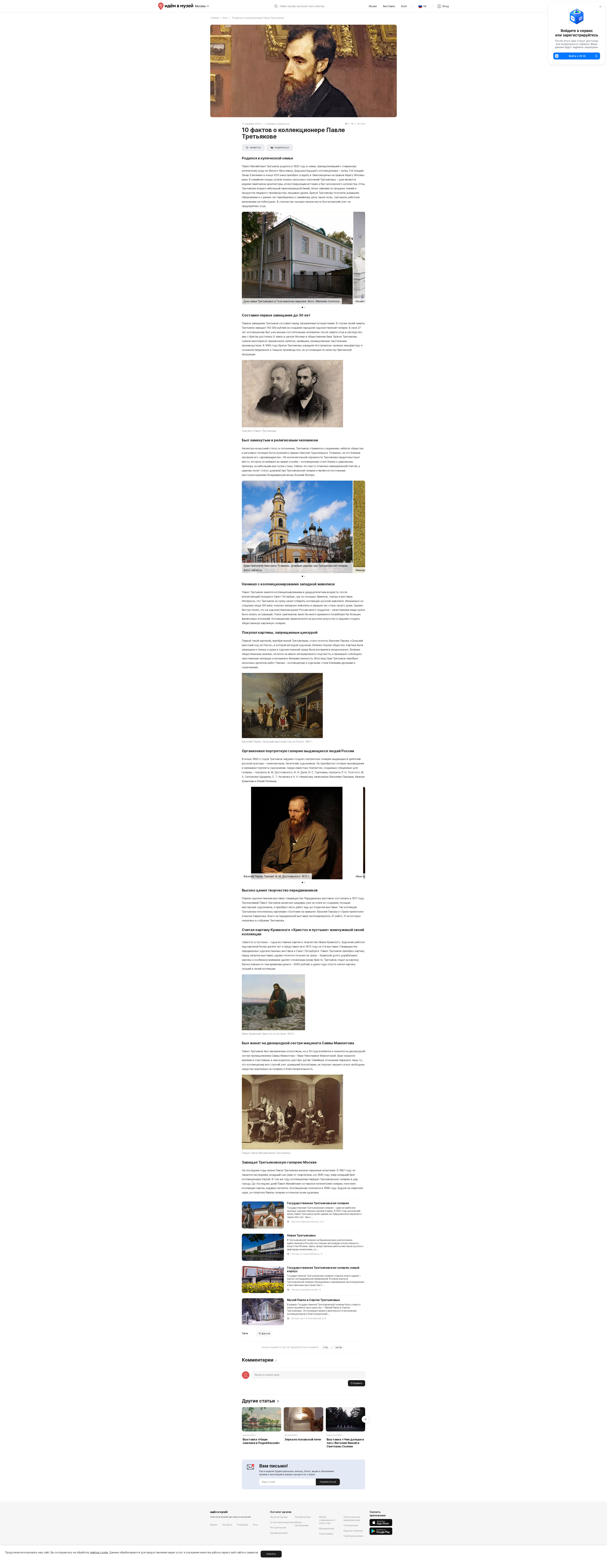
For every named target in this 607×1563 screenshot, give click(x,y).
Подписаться (328, 1482)
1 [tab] (302, 307)
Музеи (373, 6)
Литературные (303, 1517)
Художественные (353, 1530)
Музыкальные (326, 1528)
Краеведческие (279, 1533)
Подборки (242, 1524)
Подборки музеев (353, 1536)
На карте (227, 1524)
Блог (404, 6)
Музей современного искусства (327, 1520)
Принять (271, 1554)
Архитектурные (279, 1517)
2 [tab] (304, 307)
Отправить (356, 1383)
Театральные (350, 1525)
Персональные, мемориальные (351, 1518)
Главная (214, 17)
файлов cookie (99, 1552)
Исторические (278, 1527)
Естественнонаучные (282, 1522)
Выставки (389, 6)
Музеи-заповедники (302, 1524)
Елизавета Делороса (277, 123)
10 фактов (264, 1333)
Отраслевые (326, 1533)
